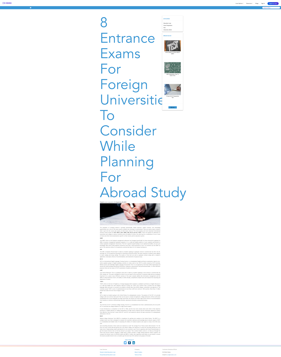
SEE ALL (173, 107)
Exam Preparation (167, 25)
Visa (164, 27)
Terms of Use (138, 355)
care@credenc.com (171, 355)
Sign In (263, 3)
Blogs (256, 3)
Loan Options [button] (239, 3)
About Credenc (138, 352)
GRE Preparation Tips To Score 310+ (172, 74)
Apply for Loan (273, 3)
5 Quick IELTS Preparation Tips (172, 96)
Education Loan (167, 23)
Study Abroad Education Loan (107, 355)
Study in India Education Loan (107, 352)
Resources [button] (249, 3)
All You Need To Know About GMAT (172, 53)
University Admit (167, 30)
